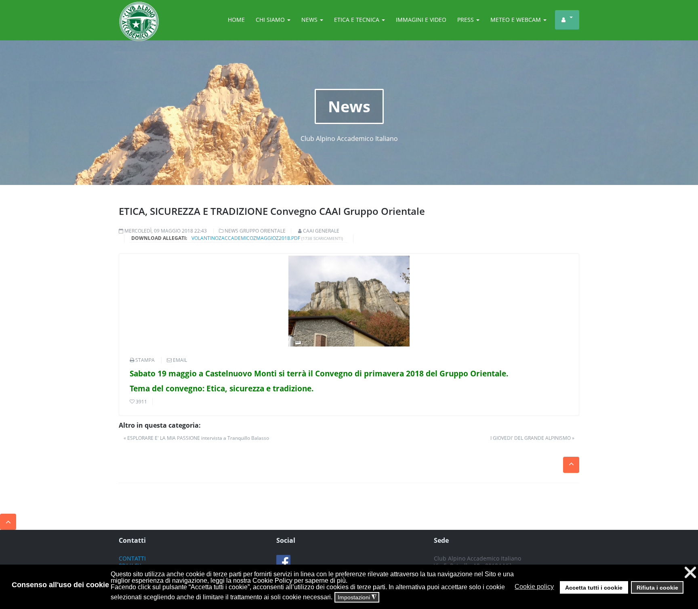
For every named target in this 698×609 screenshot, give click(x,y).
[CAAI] (139, 11)
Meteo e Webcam (516, 19)
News (310, 19)
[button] (557, 587)
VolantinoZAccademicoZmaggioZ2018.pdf (245, 238)
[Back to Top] (8, 522)
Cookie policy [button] (534, 586)
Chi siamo (271, 19)
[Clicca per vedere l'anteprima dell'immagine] (349, 301)
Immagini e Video (421, 19)
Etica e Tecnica (357, 19)
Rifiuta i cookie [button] (657, 587)
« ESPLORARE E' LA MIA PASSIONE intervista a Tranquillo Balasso (196, 438)
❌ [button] (690, 572)
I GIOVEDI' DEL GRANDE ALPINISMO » (532, 438)
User (567, 19)
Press (466, 19)
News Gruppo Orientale (255, 230)
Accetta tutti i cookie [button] (593, 587)
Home (236, 19)
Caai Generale (321, 230)
